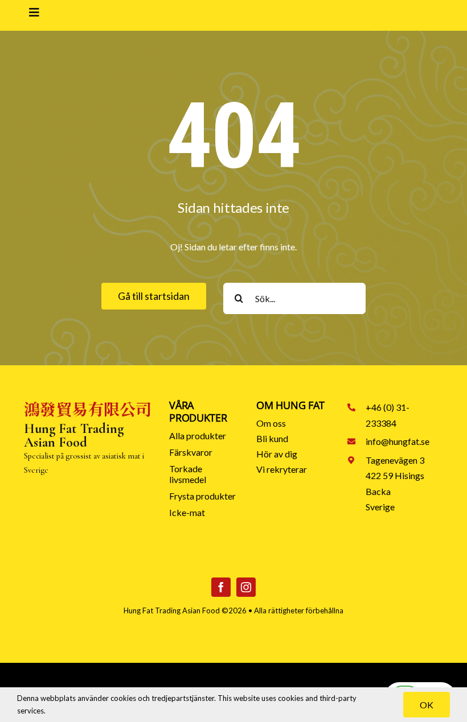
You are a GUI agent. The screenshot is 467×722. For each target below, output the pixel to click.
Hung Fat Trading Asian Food (172, 610)
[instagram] (246, 587)
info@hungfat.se (397, 441)
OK (426, 704)
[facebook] (221, 587)
